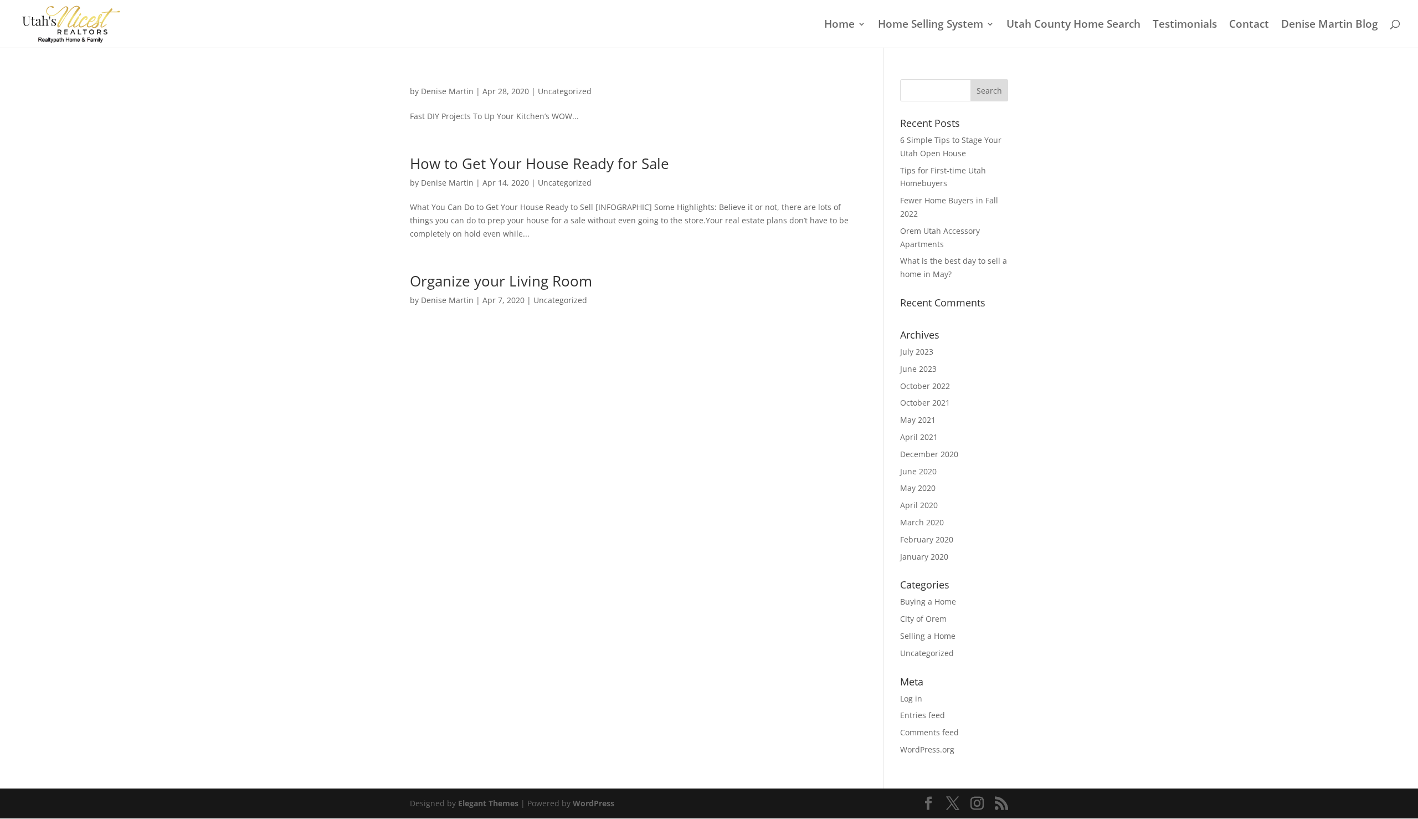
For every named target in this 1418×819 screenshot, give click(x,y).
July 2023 (916, 351)
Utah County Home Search (1073, 25)
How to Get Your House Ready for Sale (539, 163)
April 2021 (919, 437)
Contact (1249, 25)
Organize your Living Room (501, 281)
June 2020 (918, 471)
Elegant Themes (488, 803)
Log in (911, 698)
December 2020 (929, 454)
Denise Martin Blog (1329, 25)
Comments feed (929, 732)
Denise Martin (447, 91)
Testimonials (1185, 25)
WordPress (593, 803)
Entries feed (922, 715)
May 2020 (918, 488)
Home (839, 25)
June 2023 (918, 369)
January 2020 (924, 556)
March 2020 (922, 522)
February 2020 (926, 539)
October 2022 (925, 386)
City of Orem (923, 618)
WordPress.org (927, 749)
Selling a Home (927, 636)
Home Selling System (930, 25)
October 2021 (925, 402)
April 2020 (919, 505)
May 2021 (918, 419)
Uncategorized (565, 91)
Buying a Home (928, 601)
